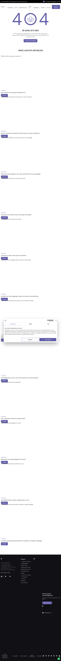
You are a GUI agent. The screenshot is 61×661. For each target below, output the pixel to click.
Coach (15, 7)
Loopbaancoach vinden (25, 567)
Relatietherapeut (23, 7)
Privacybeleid (15, 656)
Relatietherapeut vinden (26, 569)
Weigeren (30, 339)
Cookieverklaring (40, 656)
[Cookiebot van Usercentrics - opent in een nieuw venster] (48, 320)
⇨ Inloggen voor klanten (26, 561)
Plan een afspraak (56, 7)
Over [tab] (48, 323)
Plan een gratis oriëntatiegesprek (47, 594)
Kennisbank (23, 580)
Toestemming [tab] (12, 323)
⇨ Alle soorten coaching (26, 575)
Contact (48, 7)
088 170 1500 (57, 1)
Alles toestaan (48, 339)
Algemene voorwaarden (32, 656)
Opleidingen (36, 7)
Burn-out (30, 7)
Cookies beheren (24, 582)
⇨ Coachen (23, 578)
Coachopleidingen (24, 563)
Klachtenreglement (23, 656)
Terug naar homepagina (30, 40)
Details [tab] (30, 323)
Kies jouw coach (47, 602)
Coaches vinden (24, 565)
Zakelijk (42, 7)
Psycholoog (10, 7)
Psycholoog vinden (25, 571)
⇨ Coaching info (24, 576)
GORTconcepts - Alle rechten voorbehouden (5, 656)
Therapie (22, 573)
